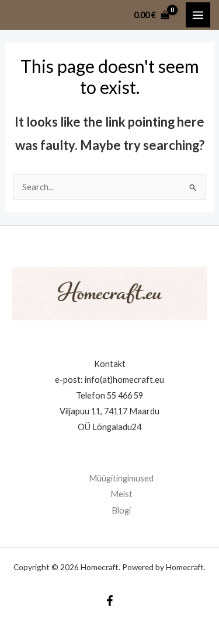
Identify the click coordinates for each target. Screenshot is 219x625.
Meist (121, 494)
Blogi (121, 510)
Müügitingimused (121, 478)
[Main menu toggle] (198, 14)
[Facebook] (110, 600)
